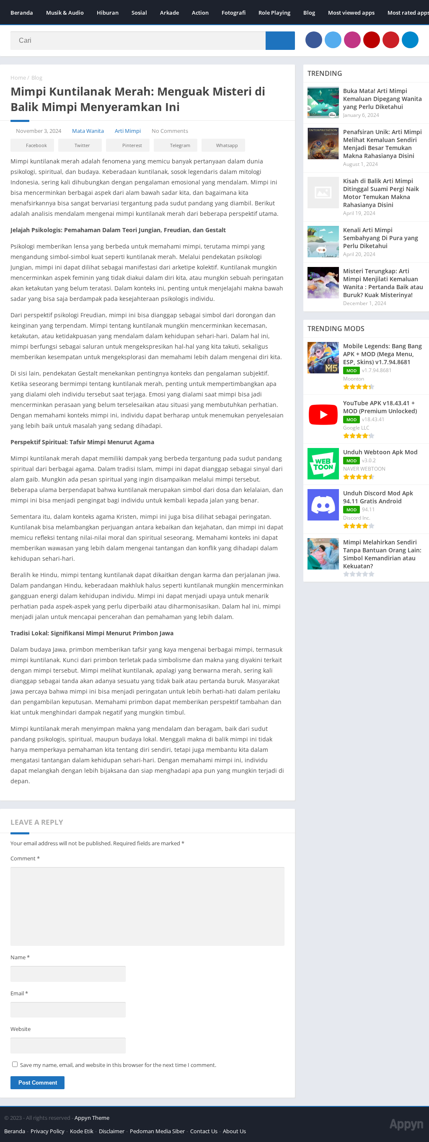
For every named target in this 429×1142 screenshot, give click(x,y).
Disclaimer (111, 1131)
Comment (25, 858)
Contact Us (203, 1131)
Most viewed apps (351, 12)
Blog (309, 12)
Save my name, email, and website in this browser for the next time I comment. (118, 1065)
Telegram (180, 145)
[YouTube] (371, 39)
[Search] (280, 40)
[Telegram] (410, 39)
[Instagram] (352, 39)
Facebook (36, 145)
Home (18, 77)
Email (19, 993)
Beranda (21, 12)
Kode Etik (81, 1131)
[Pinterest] (390, 39)
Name (20, 957)
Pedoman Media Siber (157, 1131)
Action (200, 12)
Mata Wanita (88, 131)
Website (20, 1029)
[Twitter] (333, 39)
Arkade (169, 12)
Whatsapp (227, 145)
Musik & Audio (65, 12)
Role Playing (274, 12)
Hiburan (108, 12)
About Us (234, 1131)
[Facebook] (313, 39)
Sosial (139, 12)
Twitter (82, 145)
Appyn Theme (92, 1117)
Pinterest (132, 145)
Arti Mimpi (128, 131)
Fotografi (234, 12)
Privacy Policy (48, 1131)
